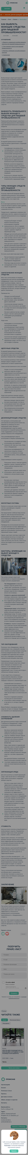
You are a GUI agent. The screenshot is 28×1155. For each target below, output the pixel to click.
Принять (14, 1151)
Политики (7, 1145)
